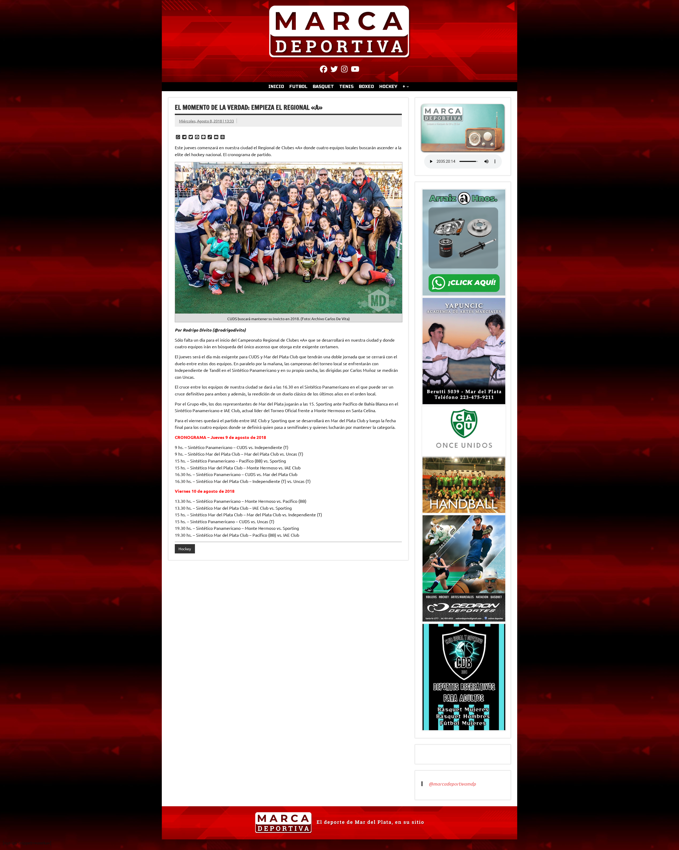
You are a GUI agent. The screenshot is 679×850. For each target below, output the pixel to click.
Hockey (185, 548)
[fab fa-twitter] (334, 70)
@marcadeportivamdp (452, 784)
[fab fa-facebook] (323, 70)
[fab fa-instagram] (344, 70)
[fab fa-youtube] (355, 70)
